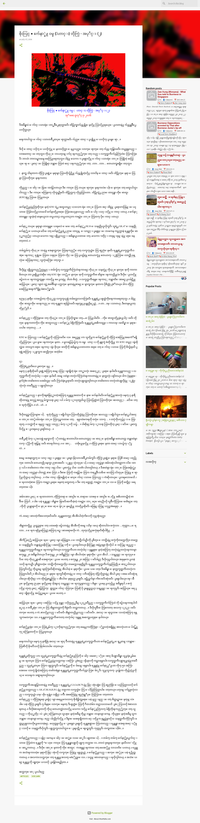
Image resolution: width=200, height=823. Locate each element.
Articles (24, 776)
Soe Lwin (36, 776)
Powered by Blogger (102, 813)
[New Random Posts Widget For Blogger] (184, 278)
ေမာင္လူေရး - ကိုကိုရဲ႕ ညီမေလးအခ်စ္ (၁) (164, 370)
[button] (21, 45)
